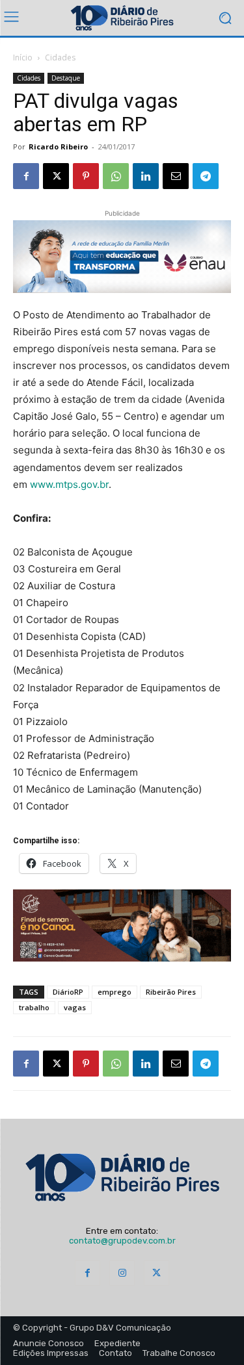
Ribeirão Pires (171, 992)
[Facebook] (26, 176)
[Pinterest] (86, 176)
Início (23, 57)
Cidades (60, 57)
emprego (114, 992)
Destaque (65, 78)
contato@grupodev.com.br (122, 1240)
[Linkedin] (146, 176)
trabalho (34, 1007)
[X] (56, 176)
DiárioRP (68, 992)
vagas (75, 1007)
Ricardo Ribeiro (58, 146)
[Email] (176, 176)
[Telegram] (206, 176)
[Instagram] (122, 1273)
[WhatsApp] (116, 176)
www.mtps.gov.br (69, 484)
